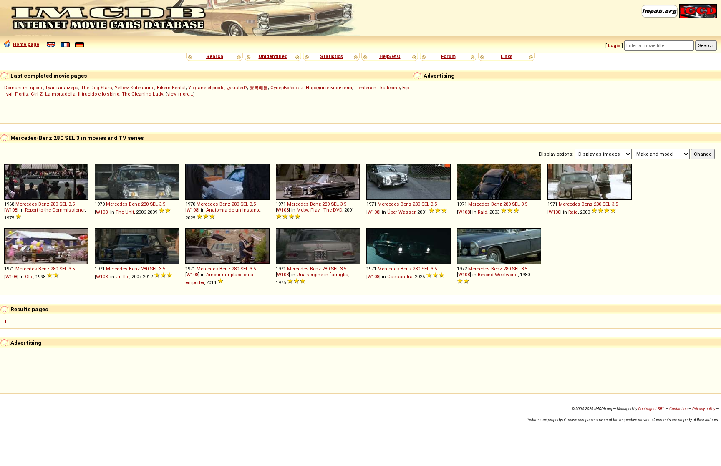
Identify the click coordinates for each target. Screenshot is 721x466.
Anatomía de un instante (233, 210)
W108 (11, 210)
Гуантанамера (62, 88)
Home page (26, 44)
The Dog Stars (96, 88)
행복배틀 (259, 88)
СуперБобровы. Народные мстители (311, 88)
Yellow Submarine (134, 88)
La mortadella (60, 94)
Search (214, 56)
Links (506, 56)
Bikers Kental (171, 88)
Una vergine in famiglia (322, 274)
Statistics (331, 56)
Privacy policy (703, 408)
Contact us (678, 408)
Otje (29, 277)
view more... (180, 94)
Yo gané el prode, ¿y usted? (217, 88)
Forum (448, 56)
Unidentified (273, 56)
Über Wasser (401, 212)
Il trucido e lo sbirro (98, 94)
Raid (482, 212)
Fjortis (21, 94)
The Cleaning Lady (142, 94)
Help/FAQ (390, 56)
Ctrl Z (37, 94)
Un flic (122, 277)
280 (54, 204)
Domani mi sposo (23, 88)
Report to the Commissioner (55, 210)
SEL (63, 204)
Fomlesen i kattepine (377, 88)
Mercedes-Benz (32, 204)
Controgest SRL (651, 408)
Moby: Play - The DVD (319, 210)
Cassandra (400, 277)
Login (614, 45)
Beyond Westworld (498, 274)
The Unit (125, 212)
